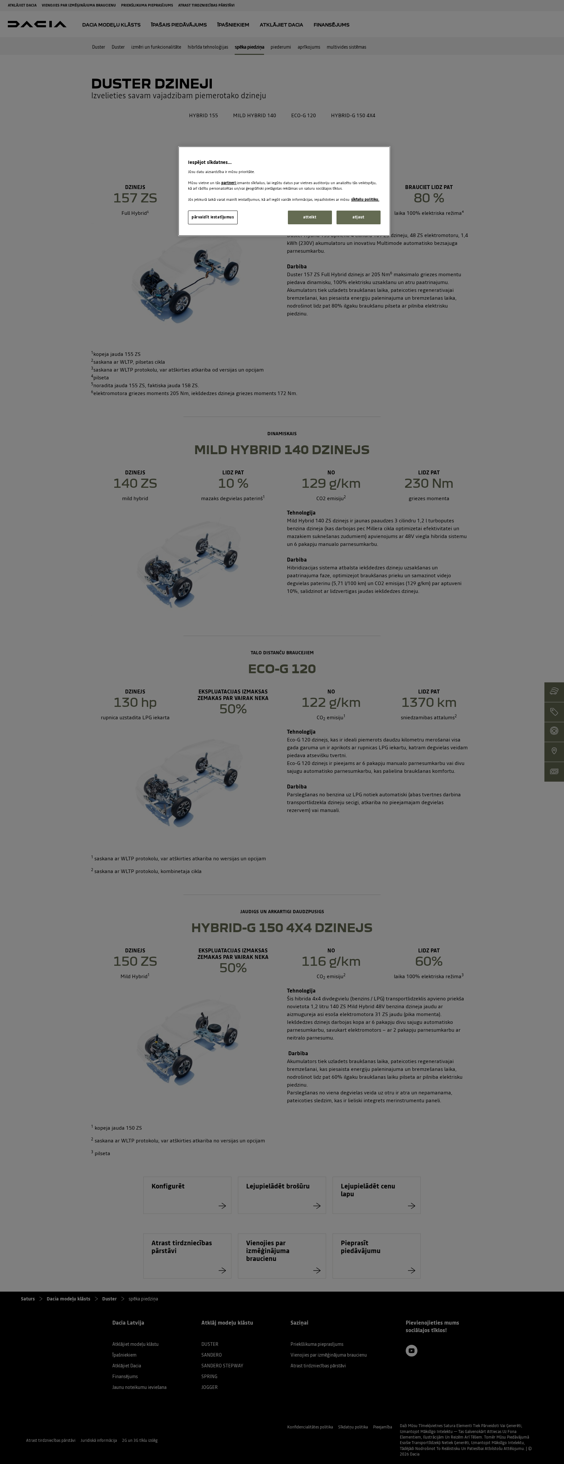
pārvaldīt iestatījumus (213, 217)
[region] (284, 191)
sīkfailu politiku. (365, 199)
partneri (229, 182)
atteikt (309, 217)
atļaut (358, 217)
